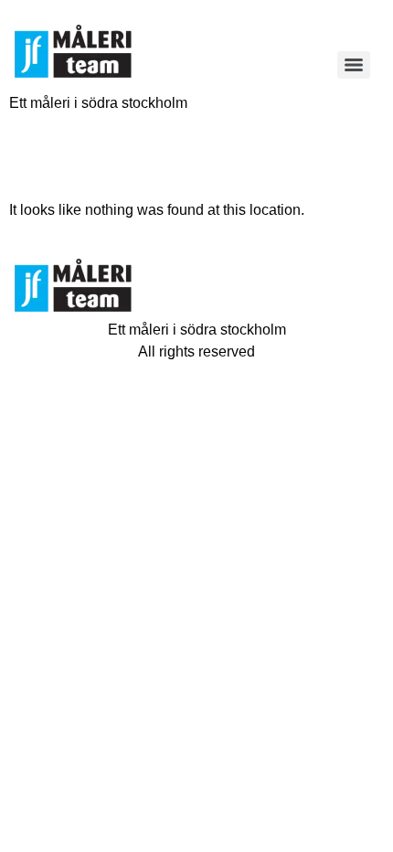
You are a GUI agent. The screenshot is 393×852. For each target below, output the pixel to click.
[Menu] (353, 65)
